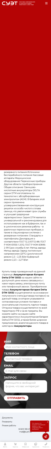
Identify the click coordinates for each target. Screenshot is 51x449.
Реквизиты (7, 422)
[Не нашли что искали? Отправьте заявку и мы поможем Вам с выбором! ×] (45, 436)
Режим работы (9, 425)
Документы (7, 418)
